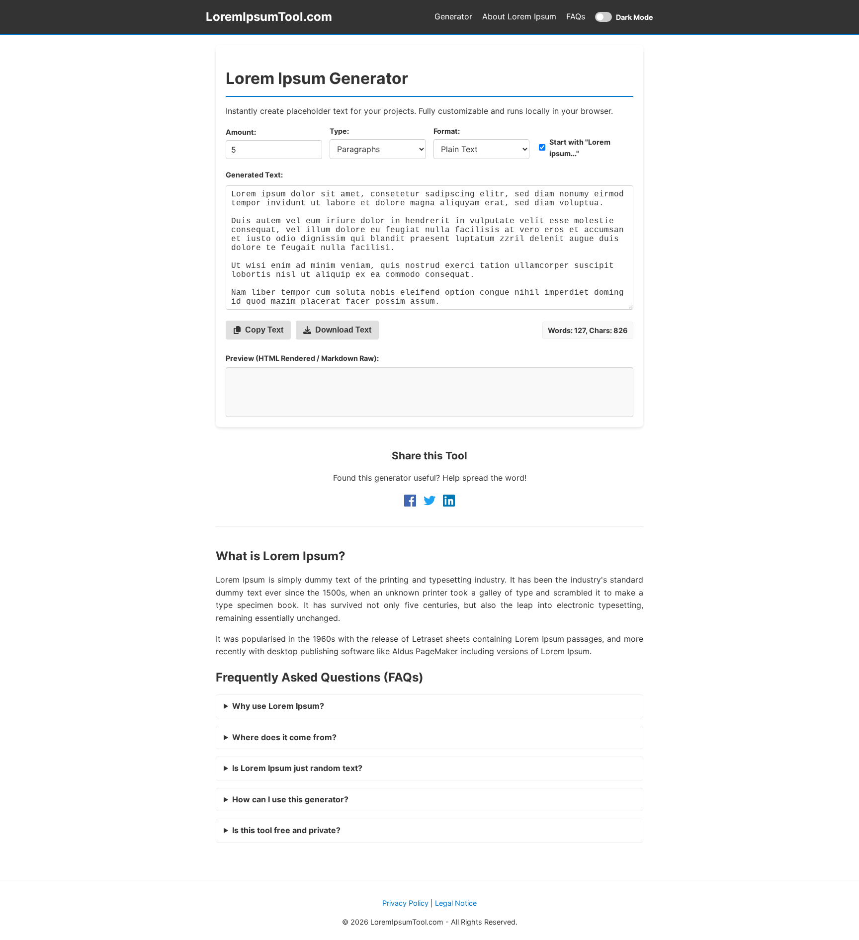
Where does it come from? (284, 737)
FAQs (575, 16)
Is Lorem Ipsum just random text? (297, 768)
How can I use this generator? (290, 799)
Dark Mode (624, 18)
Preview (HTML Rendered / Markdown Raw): (302, 358)
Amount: (241, 132)
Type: (339, 131)
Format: (446, 131)
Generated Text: (254, 175)
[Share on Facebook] (410, 501)
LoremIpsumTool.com (269, 16)
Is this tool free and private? (286, 830)
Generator (453, 16)
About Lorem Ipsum (519, 16)
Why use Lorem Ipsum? (278, 706)
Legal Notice (456, 903)
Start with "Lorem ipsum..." (579, 148)
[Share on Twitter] (429, 501)
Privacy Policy (405, 903)
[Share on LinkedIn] (449, 501)
